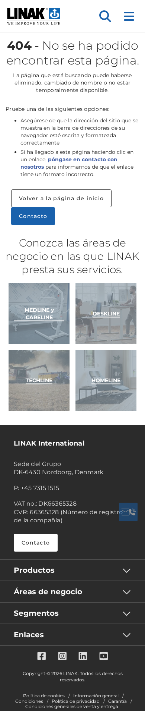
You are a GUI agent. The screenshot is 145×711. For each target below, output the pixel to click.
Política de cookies (44, 695)
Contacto (33, 216)
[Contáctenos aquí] (128, 512)
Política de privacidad (76, 701)
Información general (96, 695)
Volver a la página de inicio (61, 198)
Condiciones (29, 701)
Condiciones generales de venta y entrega (71, 706)
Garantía (117, 701)
